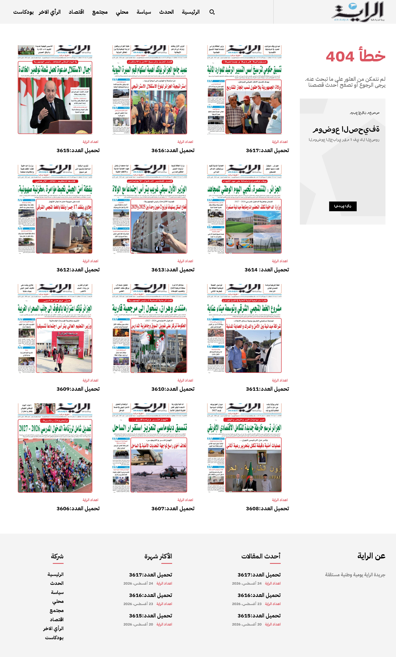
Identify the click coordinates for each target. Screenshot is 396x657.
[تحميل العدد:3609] (55, 328)
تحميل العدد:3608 (267, 508)
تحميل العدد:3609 (78, 389)
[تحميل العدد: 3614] (244, 209)
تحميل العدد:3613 (172, 269)
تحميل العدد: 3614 (267, 269)
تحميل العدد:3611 (267, 389)
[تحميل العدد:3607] (149, 447)
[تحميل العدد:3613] (149, 209)
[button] (212, 12)
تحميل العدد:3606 (78, 508)
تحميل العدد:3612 (78, 269)
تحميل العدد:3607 (172, 508)
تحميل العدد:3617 (267, 150)
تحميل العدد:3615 (78, 150)
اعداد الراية (280, 142)
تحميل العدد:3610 (172, 389)
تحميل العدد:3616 (172, 150)
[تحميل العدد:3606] (55, 447)
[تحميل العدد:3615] (55, 89)
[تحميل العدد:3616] (149, 89)
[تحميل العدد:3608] (244, 447)
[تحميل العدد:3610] (149, 328)
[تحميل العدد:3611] (244, 328)
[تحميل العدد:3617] (244, 89)
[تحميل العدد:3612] (55, 209)
